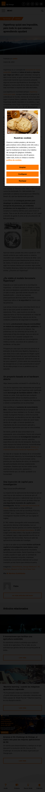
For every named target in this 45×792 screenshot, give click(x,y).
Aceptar (22, 167)
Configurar (22, 174)
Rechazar (22, 181)
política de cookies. (14, 160)
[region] (22, 147)
